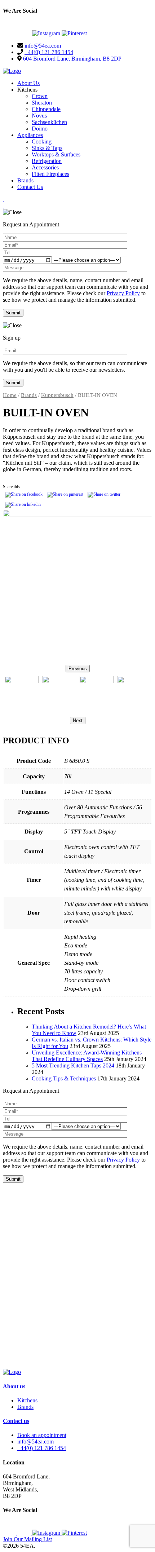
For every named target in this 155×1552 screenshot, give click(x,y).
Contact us (16, 1421)
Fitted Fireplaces (50, 174)
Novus (39, 115)
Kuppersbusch (57, 395)
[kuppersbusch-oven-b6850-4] (59, 693)
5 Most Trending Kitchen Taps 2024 (73, 1065)
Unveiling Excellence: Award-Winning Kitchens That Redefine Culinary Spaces (87, 1055)
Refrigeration (47, 161)
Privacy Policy (123, 293)
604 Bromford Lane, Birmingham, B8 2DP (72, 59)
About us (14, 1386)
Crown (40, 96)
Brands (25, 180)
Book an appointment (41, 1435)
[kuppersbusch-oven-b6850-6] (134, 693)
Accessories (45, 167)
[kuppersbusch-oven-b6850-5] (97, 693)
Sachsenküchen (49, 122)
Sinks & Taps (47, 148)
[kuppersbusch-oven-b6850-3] (77, 584)
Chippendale (46, 109)
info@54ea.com (43, 46)
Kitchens (27, 1400)
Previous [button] (77, 668)
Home (10, 395)
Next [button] (78, 720)
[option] (22, 694)
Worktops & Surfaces (56, 154)
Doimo (40, 128)
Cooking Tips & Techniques (64, 1078)
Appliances (30, 135)
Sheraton (42, 103)
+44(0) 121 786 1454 (49, 52)
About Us (28, 83)
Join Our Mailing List (27, 1539)
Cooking (42, 141)
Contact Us (30, 187)
